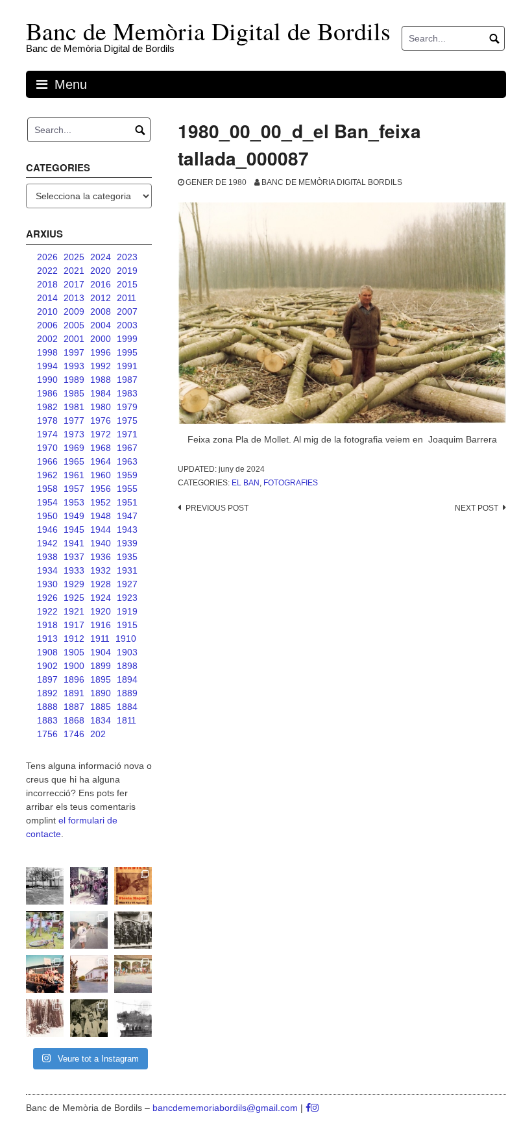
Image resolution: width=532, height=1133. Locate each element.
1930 (47, 584)
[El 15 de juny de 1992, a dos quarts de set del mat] (89, 930)
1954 (47, 502)
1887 (74, 706)
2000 (100, 339)
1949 (74, 516)
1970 (47, 448)
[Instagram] (315, 1107)
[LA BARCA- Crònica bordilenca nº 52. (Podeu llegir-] (133, 1018)
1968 (100, 448)
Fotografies (290, 482)
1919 (127, 611)
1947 (127, 516)
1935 (127, 557)
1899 (100, 666)
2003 (127, 325)
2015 (127, 284)
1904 (100, 652)
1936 (100, 557)
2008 (100, 311)
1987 (127, 379)
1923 (127, 597)
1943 (127, 529)
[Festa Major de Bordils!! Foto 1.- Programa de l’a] (133, 886)
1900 (74, 666)
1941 (74, 543)
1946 (47, 529)
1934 (47, 570)
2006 (47, 325)
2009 (74, 311)
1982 (47, 407)
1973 (74, 434)
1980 (100, 407)
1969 (74, 448)
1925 (74, 597)
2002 (47, 339)
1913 (47, 638)
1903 (127, 652)
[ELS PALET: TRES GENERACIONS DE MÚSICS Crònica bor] (133, 930)
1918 (47, 625)
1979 (127, 407)
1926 (47, 597)
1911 (100, 638)
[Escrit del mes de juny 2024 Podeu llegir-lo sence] (45, 1018)
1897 (47, 679)
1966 (47, 461)
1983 (127, 393)
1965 (74, 461)
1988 (100, 379)
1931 (127, 570)
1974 (47, 434)
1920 (100, 611)
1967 (127, 448)
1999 (127, 339)
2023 (127, 257)
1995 (127, 352)
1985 (74, 393)
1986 (47, 393)
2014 (47, 298)
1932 (100, 570)
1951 (127, 502)
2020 (100, 270)
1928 (100, 584)
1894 (127, 679)
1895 (100, 679)
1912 (74, 638)
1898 (127, 666)
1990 (47, 379)
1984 (100, 393)
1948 (100, 516)
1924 (100, 597)
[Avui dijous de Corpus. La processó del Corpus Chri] (89, 1018)
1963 (127, 461)
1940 (100, 543)
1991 (127, 366)
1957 (74, 488)
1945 (74, 529)
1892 (47, 693)
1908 (47, 652)
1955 (127, 488)
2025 (74, 257)
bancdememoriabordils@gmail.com (226, 1108)
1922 (47, 611)
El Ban (246, 482)
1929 (74, 584)
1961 (74, 475)
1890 (100, 693)
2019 (127, 270)
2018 (47, 284)
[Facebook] (308, 1107)
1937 (74, 557)
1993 (74, 366)
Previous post (217, 508)
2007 (127, 311)
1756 (47, 734)
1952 (100, 502)
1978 (47, 420)
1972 (100, 434)
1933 (74, 570)
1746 (74, 734)
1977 (74, 420)
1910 (125, 638)
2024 (100, 257)
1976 (100, 420)
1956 (100, 488)
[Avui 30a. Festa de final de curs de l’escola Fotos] (133, 974)
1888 (47, 706)
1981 (74, 407)
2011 (126, 298)
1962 (47, 475)
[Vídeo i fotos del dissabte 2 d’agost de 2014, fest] (45, 930)
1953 (74, 502)
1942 (47, 543)
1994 (47, 366)
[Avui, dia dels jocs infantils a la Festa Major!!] (89, 886)
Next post (476, 508)
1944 (100, 529)
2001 (74, 339)
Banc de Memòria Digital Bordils (331, 182)
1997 (74, 352)
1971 (127, 434)
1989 (74, 379)
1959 (127, 475)
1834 (100, 720)
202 (98, 734)
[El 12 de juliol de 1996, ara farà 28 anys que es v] (45, 974)
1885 (100, 706)
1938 (47, 557)
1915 (127, 625)
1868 (74, 720)
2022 (47, 270)
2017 (74, 284)
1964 (100, 461)
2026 (47, 257)
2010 (47, 311)
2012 (100, 298)
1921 (74, 611)
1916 (100, 625)
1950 (47, 516)
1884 (127, 706)
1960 (100, 475)
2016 (100, 284)
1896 (74, 679)
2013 (74, 298)
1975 (127, 420)
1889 (127, 693)
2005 (74, 325)
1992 (100, 366)
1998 (47, 352)
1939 (127, 543)
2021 (74, 270)
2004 (100, 325)
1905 (74, 652)
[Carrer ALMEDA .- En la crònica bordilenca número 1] (89, 974)
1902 (47, 666)
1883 (47, 720)
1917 (74, 625)
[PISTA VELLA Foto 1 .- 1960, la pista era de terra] (45, 886)
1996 (100, 352)
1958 (47, 488)
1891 (74, 693)
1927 (127, 584)
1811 (126, 720)
